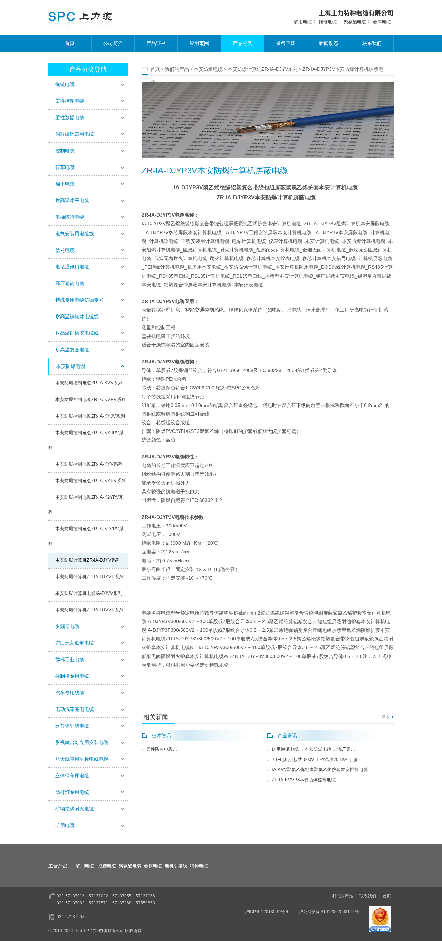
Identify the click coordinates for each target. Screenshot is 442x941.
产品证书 (156, 43)
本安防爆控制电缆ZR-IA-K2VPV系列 (86, 536)
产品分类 (242, 43)
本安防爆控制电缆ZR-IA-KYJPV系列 (86, 440)
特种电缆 (199, 865)
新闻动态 (328, 43)
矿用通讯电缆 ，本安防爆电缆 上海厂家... (313, 749)
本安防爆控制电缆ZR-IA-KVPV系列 (90, 399)
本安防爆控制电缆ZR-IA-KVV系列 (89, 383)
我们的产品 (177, 69)
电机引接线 (176, 865)
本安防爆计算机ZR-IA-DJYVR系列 (89, 576)
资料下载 (285, 43)
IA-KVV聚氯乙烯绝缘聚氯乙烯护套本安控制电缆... (322, 769)
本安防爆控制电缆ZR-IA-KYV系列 (89, 464)
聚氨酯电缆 (355, 22)
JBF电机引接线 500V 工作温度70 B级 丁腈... (317, 759)
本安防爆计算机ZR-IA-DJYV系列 (88, 560)
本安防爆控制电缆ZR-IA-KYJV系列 (90, 416)
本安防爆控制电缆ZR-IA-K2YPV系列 (86, 505)
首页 (70, 43)
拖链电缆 (328, 22)
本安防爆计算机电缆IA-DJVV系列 (88, 593)
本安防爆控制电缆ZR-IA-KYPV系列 (90, 480)
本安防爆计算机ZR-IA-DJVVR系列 (89, 609)
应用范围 (199, 43)
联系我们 (372, 43)
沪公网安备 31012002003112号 (329, 911)
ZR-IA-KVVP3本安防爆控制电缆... (306, 779)
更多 (385, 717)
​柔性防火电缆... (161, 749)
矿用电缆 (303, 22)
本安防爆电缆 (208, 69)
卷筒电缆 (382, 22)
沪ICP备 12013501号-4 (266, 911)
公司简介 (113, 43)
